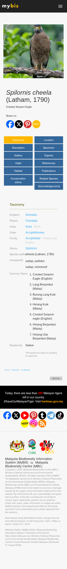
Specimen (48, 147)
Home (7, 370)
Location (49, 140)
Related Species (48, 178)
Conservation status (18, 180)
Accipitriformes (35, 232)
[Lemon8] (25, 423)
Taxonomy (18, 140)
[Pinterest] (33, 415)
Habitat (18, 171)
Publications (49, 171)
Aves (33, 226)
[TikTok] (60, 415)
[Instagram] (33, 423)
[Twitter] (16, 415)
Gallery (18, 155)
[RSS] (42, 423)
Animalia (31, 214)
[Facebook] (7, 415)
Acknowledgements (49, 186)
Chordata (31, 220)
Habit (18, 163)
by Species (25, 370)
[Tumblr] (42, 415)
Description (18, 147)
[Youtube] (25, 415)
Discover (15, 370)
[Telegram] (51, 415)
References (48, 163)
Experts (48, 155)
